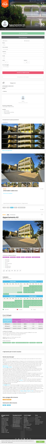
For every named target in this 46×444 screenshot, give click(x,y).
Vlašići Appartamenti (16, 425)
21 (27, 290)
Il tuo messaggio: (5, 64)
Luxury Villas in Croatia (28, 424)
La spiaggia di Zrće (6, 384)
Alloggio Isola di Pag (4, 418)
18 (38, 289)
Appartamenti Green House (11, 29)
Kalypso (25, 390)
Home (2, 29)
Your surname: (5, 47)
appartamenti (5, 365)
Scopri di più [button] (10, 442)
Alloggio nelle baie (4, 423)
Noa (32, 390)
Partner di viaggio (27, 427)
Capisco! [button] (40, 441)
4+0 (4, 207)
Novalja (22, 26)
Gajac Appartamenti (16, 424)
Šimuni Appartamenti (16, 426)
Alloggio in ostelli (4, 431)
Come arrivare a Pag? (38, 422)
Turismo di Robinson (5, 425)
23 (33, 290)
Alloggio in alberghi (4, 429)
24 (30, 305)
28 (18, 292)
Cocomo (21, 380)
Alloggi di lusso (4, 421)
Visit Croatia (37, 424)
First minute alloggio (4, 419)
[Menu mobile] (43, 3)
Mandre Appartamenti (16, 420)
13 (24, 289)
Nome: (3, 42)
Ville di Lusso (3, 426)
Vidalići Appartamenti (16, 422)
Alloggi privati (3, 428)
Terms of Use (37, 419)
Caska (9, 405)
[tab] (23, 132)
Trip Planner (41, 1)
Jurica (23, 101)
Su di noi (36, 418)
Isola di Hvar (26, 421)
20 (24, 290)
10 (30, 302)
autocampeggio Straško (7, 367)
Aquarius (29, 390)
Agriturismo (3, 427)
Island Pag (25, 416)
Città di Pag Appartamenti (17, 418)
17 (30, 303)
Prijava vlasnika (34, 1)
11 (38, 287)
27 (24, 292)
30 (33, 292)
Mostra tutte (21, 207)
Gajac (4, 405)
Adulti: (3, 60)
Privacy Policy (37, 420)
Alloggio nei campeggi (5, 432)
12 (7, 303)
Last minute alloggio (4, 420)
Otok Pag (25, 418)
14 (27, 289)
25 (38, 290)
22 (30, 290)
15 (30, 289)
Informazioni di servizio (39, 421)
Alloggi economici (4, 422)
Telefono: (4, 51)
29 (30, 292)
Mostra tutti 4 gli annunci (7, 150)
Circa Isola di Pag (38, 416)
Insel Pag (25, 419)
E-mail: (3, 55)
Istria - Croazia (26, 422)
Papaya (21, 390)
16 (33, 289)
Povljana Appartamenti (16, 419)
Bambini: (25, 60)
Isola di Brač (26, 420)
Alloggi (5, 29)
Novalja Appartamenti (16, 416)
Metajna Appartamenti (16, 421)
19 (7, 305)
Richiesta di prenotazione (23, 72)
